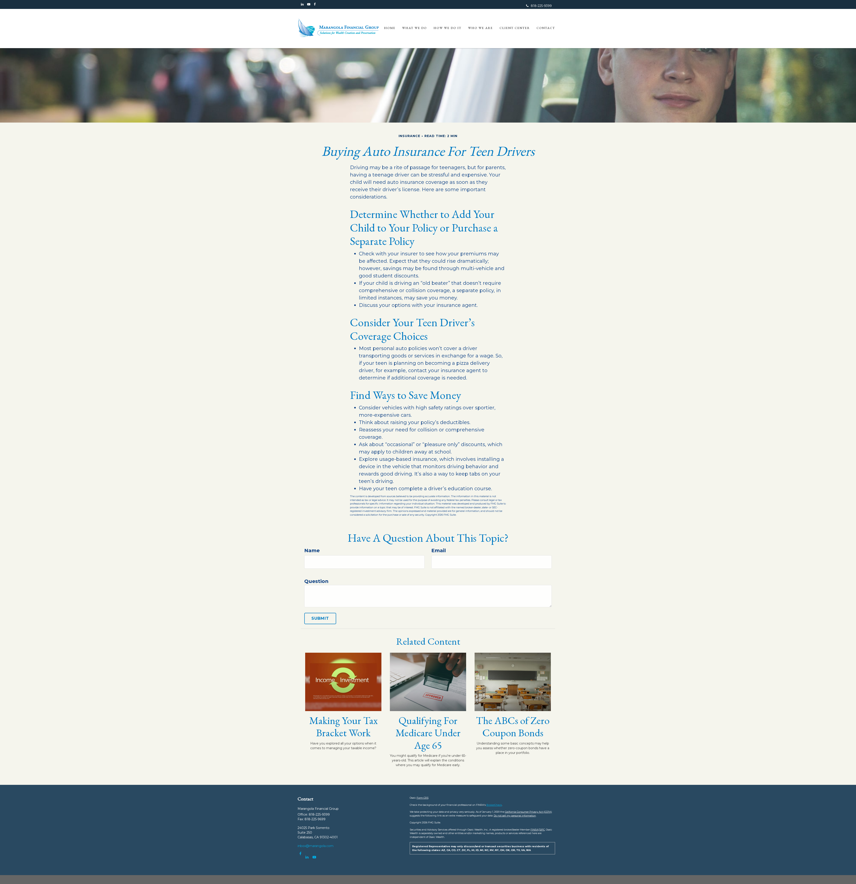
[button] (414, 27)
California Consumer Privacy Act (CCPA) (528, 811)
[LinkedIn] (302, 4)
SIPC (542, 829)
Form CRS (422, 797)
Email (438, 551)
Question (316, 581)
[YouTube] (308, 4)
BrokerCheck (494, 804)
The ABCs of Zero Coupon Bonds (512, 726)
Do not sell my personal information (515, 815)
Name (312, 551)
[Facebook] (315, 4)
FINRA (534, 829)
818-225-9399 (541, 6)
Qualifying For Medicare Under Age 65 (428, 733)
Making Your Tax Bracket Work (343, 726)
